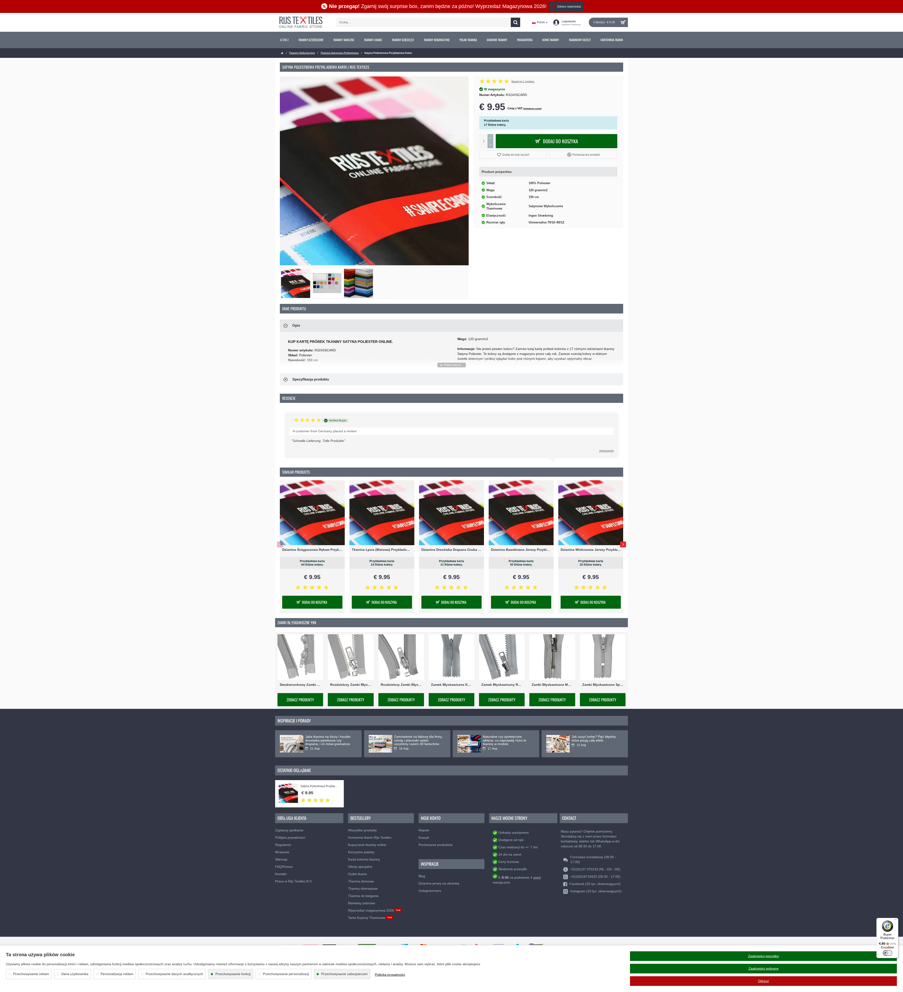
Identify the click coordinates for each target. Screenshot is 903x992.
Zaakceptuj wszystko (763, 956)
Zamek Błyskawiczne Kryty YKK (451, 685)
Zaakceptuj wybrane (764, 968)
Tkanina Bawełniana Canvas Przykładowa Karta (382, 550)
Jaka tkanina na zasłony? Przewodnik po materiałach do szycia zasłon (416, 740)
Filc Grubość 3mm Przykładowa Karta (521, 550)
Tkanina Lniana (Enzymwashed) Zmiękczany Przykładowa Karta (591, 550)
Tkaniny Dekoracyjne (302, 53)
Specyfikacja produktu (310, 379)
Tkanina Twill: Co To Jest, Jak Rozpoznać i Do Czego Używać (595, 738)
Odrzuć (763, 981)
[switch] (887, 953)
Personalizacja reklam (117, 974)
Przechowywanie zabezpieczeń (344, 974)
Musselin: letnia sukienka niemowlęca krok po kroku (324, 738)
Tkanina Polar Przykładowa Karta (451, 550)
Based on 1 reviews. (523, 81)
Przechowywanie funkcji (233, 974)
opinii (537, 877)
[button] (513, 155)
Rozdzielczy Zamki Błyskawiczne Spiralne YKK (401, 685)
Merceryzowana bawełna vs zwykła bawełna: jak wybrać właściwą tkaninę (503, 740)
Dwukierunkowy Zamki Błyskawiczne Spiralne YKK (300, 685)
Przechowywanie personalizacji (286, 974)
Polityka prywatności (390, 974)
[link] (284, 40)
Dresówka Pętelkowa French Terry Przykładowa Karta (312, 550)
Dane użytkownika (74, 974)
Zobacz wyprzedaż (569, 6)
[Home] (282, 53)
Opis (296, 325)
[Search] (515, 22)
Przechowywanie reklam (31, 974)
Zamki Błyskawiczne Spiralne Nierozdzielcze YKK (602, 685)
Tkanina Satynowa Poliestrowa (340, 53)
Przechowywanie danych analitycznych (174, 974)
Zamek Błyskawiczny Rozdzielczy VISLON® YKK (501, 685)
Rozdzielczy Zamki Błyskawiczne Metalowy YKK (350, 685)
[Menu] (895, 921)
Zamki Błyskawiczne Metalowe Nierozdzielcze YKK (552, 685)
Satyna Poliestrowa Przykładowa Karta (319, 786)
